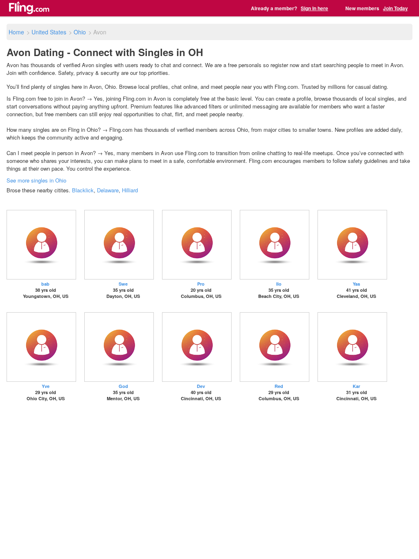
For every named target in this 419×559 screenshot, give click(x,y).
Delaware (108, 190)
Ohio (80, 32)
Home (16, 32)
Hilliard (130, 190)
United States (49, 32)
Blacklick (83, 190)
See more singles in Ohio (36, 180)
